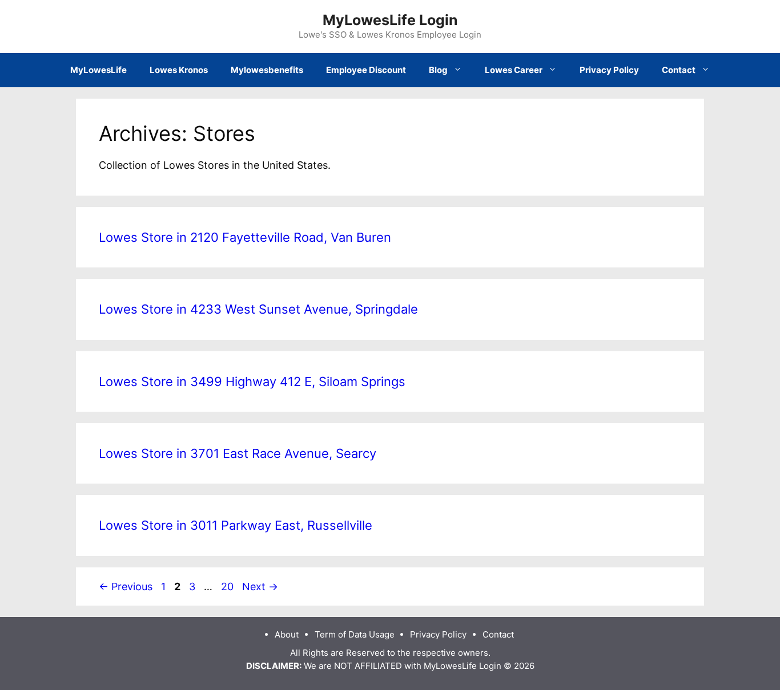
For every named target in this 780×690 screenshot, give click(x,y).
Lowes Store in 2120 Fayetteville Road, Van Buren (245, 237)
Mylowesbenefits (267, 69)
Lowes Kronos (179, 69)
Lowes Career (513, 69)
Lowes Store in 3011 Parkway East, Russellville (235, 525)
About (287, 634)
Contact (678, 69)
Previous (125, 586)
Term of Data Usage (355, 634)
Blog (438, 69)
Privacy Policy (609, 69)
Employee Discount (366, 69)
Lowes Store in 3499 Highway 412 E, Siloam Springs (252, 381)
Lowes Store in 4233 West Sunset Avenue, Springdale (258, 309)
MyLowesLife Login (390, 20)
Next (260, 586)
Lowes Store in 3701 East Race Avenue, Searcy (237, 453)
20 (228, 586)
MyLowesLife (98, 69)
